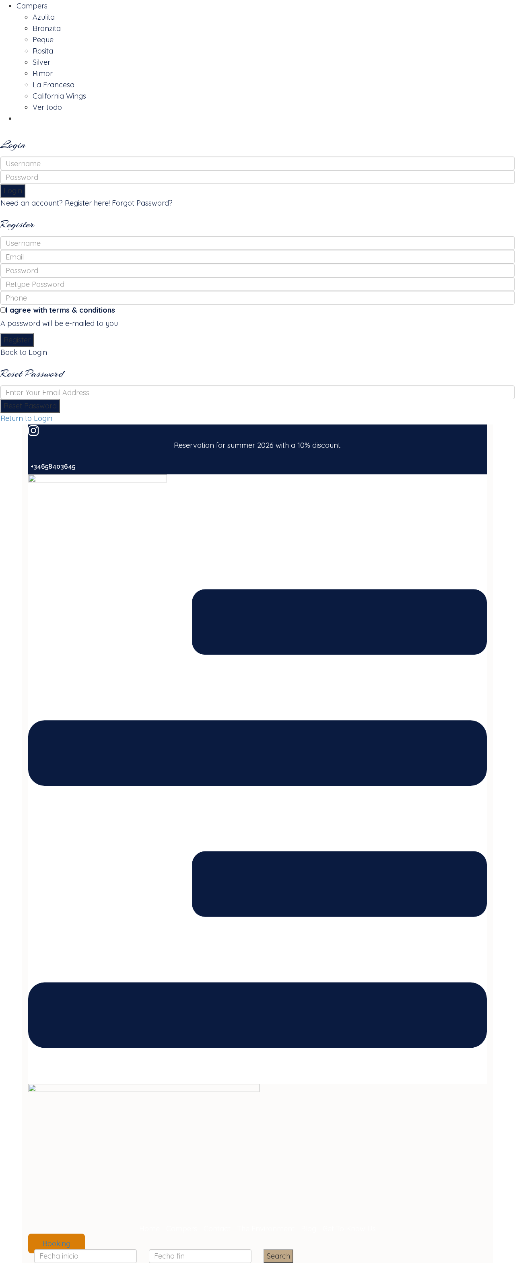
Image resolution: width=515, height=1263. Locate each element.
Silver (41, 62)
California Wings (59, 96)
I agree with (60, 310)
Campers (31, 5)
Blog (308, 1228)
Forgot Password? (142, 203)
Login (13, 190)
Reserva (30, 118)
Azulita (44, 17)
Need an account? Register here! (55, 203)
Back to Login (23, 352)
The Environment (266, 1228)
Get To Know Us (349, 1228)
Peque (43, 39)
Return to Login (26, 418)
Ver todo (47, 107)
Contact (217, 1228)
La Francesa (53, 84)
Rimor (43, 73)
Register (17, 339)
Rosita (43, 51)
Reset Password (30, 405)
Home (149, 1228)
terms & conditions (82, 310)
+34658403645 (53, 466)
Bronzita (47, 28)
